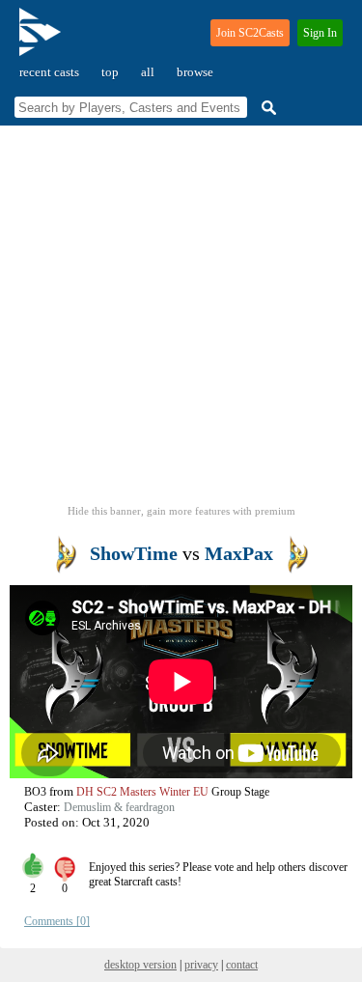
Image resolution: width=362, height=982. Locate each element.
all (147, 72)
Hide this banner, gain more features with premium (181, 511)
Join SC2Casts (250, 33)
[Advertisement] (181, 321)
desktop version (140, 964)
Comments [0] (57, 921)
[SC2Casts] (42, 40)
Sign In (320, 33)
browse (195, 72)
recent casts (49, 72)
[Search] (266, 107)
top (110, 72)
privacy (201, 964)
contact (242, 964)
